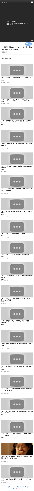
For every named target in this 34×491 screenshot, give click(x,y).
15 (25, 487)
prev (3, 487)
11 (14, 487)
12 (17, 487)
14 (23, 487)
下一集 (28, 44)
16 (28, 487)
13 (20, 487)
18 (13, 488)
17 (31, 487)
